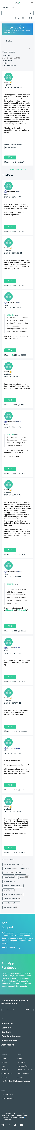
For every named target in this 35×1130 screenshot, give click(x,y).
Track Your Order (24, 1073)
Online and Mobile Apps (12, 894)
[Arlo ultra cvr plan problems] (22, 169)
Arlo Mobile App (10, 147)
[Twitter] (15, 1125)
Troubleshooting (9, 907)
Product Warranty (24, 1081)
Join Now (17, 18)
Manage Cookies (6, 1119)
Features (22, 877)
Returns (20, 1077)
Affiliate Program (7, 1098)
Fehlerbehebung (9, 881)
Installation (7, 890)
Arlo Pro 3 (23, 868)
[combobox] (17, 13)
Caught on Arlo (6, 1073)
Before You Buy (9, 877)
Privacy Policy (5, 1115)
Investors (4, 1070)
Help (31, 18)
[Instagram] (9, 1125)
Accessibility (4, 1117)
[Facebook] (2, 1125)
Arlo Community (7, 8)
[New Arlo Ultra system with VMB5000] (25, 169)
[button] (29, 74)
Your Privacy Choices (16, 1117)
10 (13, 731)
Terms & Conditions (16, 1115)
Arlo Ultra (8, 41)
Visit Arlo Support (8, 948)
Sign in (24, 18)
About (3, 1058)
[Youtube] (21, 1125)
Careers (4, 1062)
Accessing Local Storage (12, 864)
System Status (23, 1066)
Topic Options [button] (29, 48)
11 (12, 790)
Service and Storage (10, 898)
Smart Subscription (10, 903)
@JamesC (9, 610)
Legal (25, 1115)
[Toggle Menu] (32, 2)
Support (20, 1058)
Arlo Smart (7, 873)
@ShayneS (21, 610)
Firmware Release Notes (12, 886)
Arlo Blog (4, 1077)
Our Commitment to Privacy (11, 1081)
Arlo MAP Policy (7, 1094)
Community (22, 1062)
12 (12, 852)
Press (3, 1066)
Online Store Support (25, 1070)
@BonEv (10, 315)
